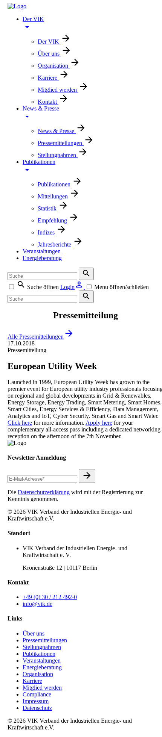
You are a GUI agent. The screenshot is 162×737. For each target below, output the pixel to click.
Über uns (49, 53)
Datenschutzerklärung (44, 492)
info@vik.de (37, 604)
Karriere (48, 77)
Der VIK (49, 41)
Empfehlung (53, 220)
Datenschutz (37, 708)
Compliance (37, 694)
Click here (20, 422)
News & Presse (57, 131)
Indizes (47, 232)
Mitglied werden (58, 89)
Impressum (36, 701)
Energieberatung (42, 258)
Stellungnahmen (58, 155)
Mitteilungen (53, 196)
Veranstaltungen (42, 251)
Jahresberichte (55, 244)
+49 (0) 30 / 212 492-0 (50, 597)
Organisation (54, 65)
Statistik (48, 208)
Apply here (99, 422)
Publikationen (55, 184)
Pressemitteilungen (61, 143)
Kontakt (48, 101)
